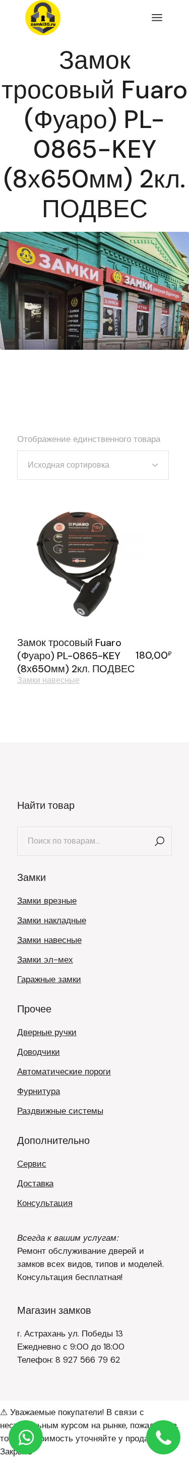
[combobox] (93, 465)
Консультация (45, 1202)
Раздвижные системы (60, 1110)
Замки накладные (51, 920)
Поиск (159, 841)
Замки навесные (48, 680)
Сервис (31, 1163)
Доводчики (38, 1051)
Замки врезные (47, 900)
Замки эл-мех (45, 959)
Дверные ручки (47, 1032)
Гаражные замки (49, 979)
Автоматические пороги (64, 1071)
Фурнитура (38, 1091)
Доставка (35, 1183)
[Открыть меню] (157, 18)
